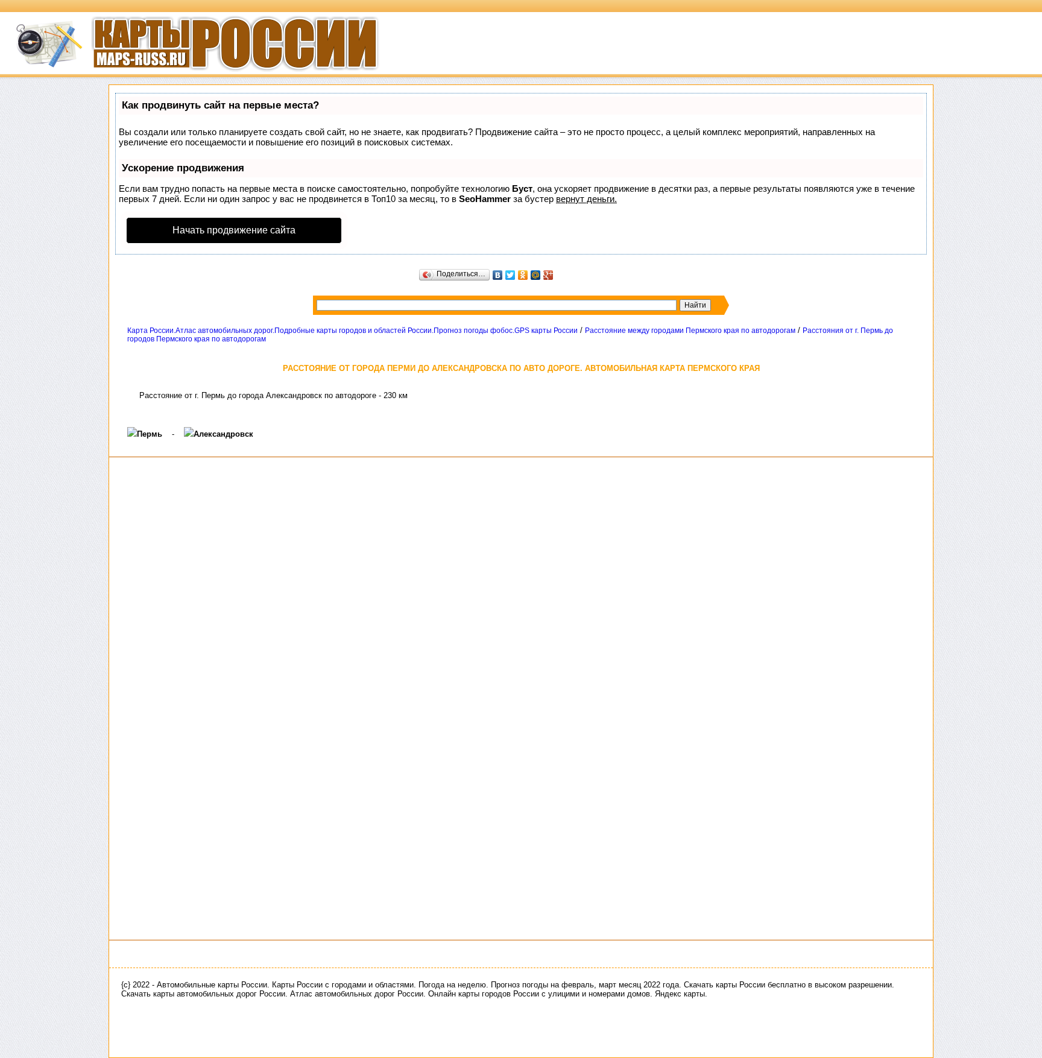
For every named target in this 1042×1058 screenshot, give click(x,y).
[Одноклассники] (523, 275)
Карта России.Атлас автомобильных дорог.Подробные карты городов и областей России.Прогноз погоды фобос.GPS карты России (352, 330)
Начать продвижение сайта (233, 230)
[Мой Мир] (535, 275)
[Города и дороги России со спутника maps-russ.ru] (190, 75)
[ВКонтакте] (497, 275)
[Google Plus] (548, 275)
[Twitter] (510, 275)
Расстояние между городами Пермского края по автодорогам (690, 330)
